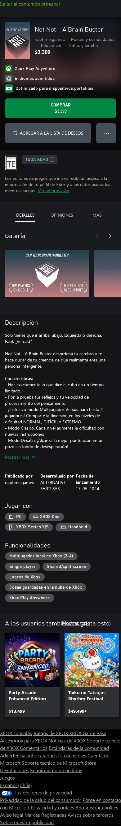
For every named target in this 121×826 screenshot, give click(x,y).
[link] (32, 675)
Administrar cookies (96, 807)
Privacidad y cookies (52, 807)
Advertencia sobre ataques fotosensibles (43, 755)
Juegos (7, 777)
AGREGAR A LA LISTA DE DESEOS (51, 133)
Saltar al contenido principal (30, 3)
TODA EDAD (36, 160)
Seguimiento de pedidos (56, 770)
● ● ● (106, 133)
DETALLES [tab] (25, 215)
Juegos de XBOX (51, 733)
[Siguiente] (110, 236)
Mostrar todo (76, 623)
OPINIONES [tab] (62, 215)
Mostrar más (17, 457)
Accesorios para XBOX (24, 740)
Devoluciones (14, 770)
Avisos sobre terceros (91, 814)
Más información (53, 190)
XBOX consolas (16, 733)
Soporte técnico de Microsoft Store (59, 762)
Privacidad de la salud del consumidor (40, 800)
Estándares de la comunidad (79, 748)
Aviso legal (11, 814)
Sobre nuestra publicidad (27, 822)
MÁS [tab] (96, 215)
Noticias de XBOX (67, 740)
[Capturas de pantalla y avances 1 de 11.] (47, 273)
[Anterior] (97, 236)
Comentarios (33, 748)
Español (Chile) (16, 785)
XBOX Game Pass (87, 733)
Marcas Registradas (45, 814)
